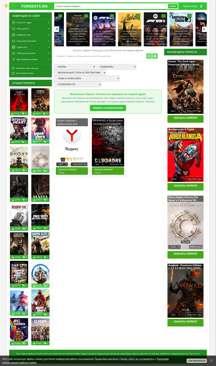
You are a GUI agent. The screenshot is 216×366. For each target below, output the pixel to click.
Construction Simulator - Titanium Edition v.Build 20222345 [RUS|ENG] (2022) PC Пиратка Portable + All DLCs (169, 37)
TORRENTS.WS (34, 6)
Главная (60, 56)
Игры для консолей (86, 56)
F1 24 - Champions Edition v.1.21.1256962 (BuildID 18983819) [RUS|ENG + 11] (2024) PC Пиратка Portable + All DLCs (92, 37)
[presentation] (56, 29)
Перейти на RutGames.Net (108, 107)
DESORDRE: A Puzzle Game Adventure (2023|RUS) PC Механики (108, 124)
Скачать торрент (67, 171)
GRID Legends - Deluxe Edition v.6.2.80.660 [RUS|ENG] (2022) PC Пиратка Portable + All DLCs (195, 39)
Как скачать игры (25, 73)
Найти (173, 6)
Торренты (70, 56)
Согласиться (196, 361)
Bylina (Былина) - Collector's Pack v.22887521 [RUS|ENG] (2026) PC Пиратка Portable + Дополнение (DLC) (118, 37)
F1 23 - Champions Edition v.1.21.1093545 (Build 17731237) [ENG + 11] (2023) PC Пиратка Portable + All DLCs (143, 39)
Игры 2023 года (116, 164)
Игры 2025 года (79, 164)
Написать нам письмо (27, 68)
